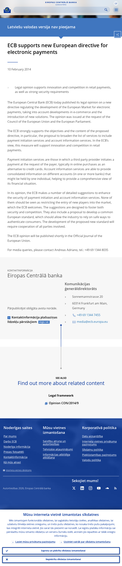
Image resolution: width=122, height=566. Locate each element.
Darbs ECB (10, 441)
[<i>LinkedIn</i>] (82, 488)
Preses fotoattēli (14, 452)
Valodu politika (91, 460)
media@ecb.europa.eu (92, 322)
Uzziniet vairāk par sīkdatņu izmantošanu (87, 542)
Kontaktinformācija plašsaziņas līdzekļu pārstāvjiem (32, 320)
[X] (73, 488)
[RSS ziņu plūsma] (115, 488)
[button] (116, 3)
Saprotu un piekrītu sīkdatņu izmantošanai (63, 551)
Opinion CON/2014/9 (64, 403)
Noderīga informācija (17, 447)
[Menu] (116, 10)
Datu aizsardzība (92, 436)
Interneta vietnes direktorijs (19, 470)
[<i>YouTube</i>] (98, 488)
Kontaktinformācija (15, 457)
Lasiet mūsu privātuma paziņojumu (35, 542)
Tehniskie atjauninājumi (58, 449)
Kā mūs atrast (12, 462)
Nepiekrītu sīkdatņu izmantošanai (63, 559)
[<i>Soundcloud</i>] (107, 488)
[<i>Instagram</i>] (90, 488)
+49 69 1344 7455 (88, 315)
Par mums (10, 436)
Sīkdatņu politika (92, 450)
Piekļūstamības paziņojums (99, 455)
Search (106, 9)
